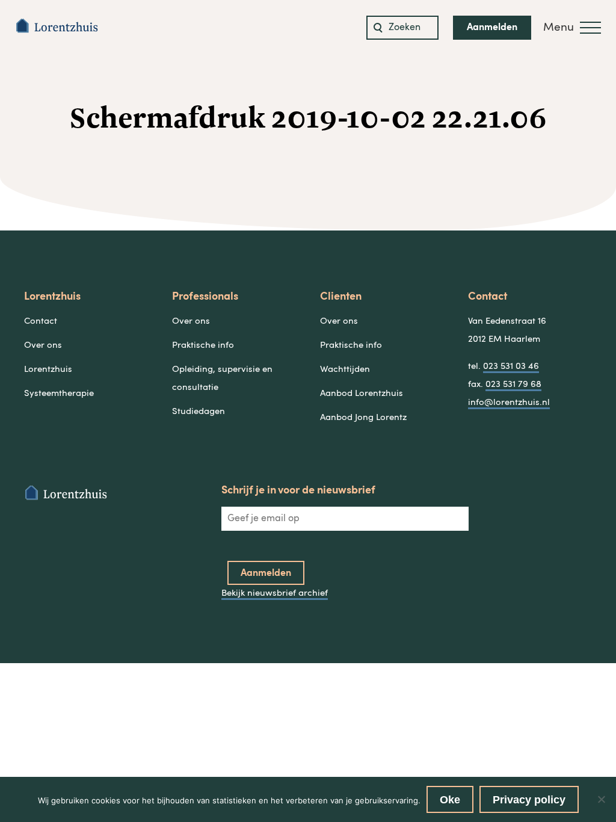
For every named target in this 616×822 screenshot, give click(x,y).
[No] (601, 799)
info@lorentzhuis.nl (509, 402)
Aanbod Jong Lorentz (363, 417)
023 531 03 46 (511, 366)
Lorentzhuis (48, 369)
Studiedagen (198, 411)
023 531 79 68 (513, 384)
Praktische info (203, 345)
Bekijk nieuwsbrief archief (274, 593)
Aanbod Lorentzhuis (361, 393)
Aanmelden (492, 27)
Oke (450, 799)
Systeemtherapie (59, 393)
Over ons (43, 345)
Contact (40, 321)
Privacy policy (529, 799)
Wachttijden (345, 369)
